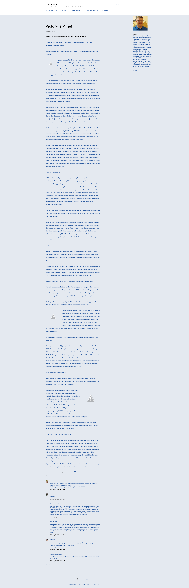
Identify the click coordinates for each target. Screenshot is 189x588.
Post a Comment (50, 564)
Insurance (66, 472)
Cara (51, 539)
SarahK (52, 481)
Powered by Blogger (83, 579)
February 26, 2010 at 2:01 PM (57, 535)
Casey (51, 494)
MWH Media (51, 4)
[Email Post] (75, 472)
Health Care (58, 472)
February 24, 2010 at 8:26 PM (57, 517)
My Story (135, 70)
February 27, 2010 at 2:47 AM (57, 560)
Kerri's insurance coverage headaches (76, 378)
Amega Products (54, 554)
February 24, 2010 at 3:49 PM (57, 499)
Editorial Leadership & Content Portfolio (55, 10)
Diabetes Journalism (76, 10)
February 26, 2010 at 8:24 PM (57, 549)
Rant (71, 472)
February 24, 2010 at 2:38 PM (57, 489)
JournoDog (105, 10)
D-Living (52, 472)
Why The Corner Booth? (92, 10)
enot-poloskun (86, 581)
